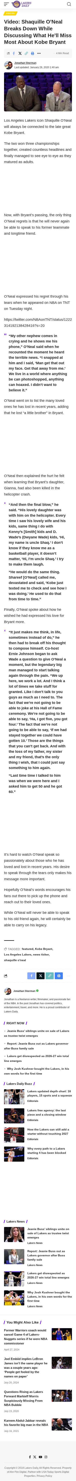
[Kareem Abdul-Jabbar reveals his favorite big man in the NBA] (62, 1424)
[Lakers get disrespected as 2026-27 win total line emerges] (14, 1278)
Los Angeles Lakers (17, 954)
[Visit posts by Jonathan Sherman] (8, 65)
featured (27, 948)
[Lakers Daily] (21, 4)
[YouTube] (40, 1457)
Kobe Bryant (43, 948)
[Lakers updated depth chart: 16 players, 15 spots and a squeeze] (14, 1096)
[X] (34, 1457)
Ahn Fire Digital (18, 1471)
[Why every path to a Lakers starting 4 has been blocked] (14, 1154)
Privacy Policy (44, 1476)
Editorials (32, 1101)
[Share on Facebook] (14, 53)
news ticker (41, 954)
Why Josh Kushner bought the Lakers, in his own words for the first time (49, 1296)
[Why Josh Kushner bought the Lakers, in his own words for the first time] (14, 1297)
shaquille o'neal (15, 960)
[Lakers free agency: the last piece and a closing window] (14, 1115)
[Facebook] (30, 1457)
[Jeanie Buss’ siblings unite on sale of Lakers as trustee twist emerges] (14, 1234)
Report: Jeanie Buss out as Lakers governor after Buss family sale (46, 1255)
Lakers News (35, 1243)
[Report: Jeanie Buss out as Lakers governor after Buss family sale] (14, 1256)
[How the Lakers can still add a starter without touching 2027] (14, 1135)
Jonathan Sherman (25, 63)
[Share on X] (20, 53)
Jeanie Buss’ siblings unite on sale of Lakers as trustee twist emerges (48, 1233)
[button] (7, 4)
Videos (10, 13)
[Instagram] (46, 1457)
